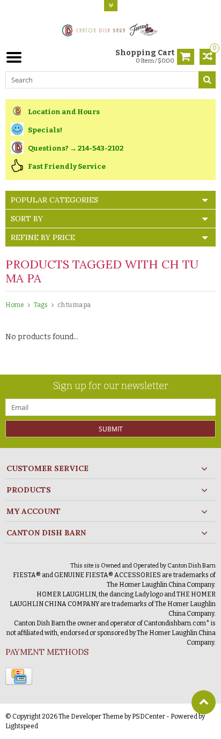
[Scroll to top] (203, 702)
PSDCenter (148, 716)
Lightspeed (21, 726)
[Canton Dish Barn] (110, 29)
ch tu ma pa (74, 305)
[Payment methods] (18, 676)
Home (14, 305)
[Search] (207, 79)
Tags (41, 305)
